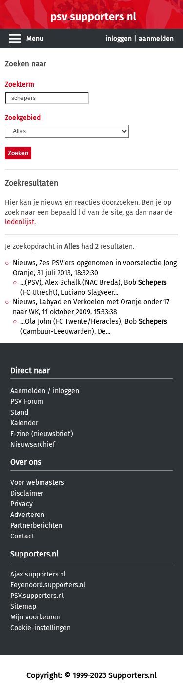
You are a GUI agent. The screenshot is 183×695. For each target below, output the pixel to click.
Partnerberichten (36, 525)
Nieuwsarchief (32, 444)
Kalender (24, 423)
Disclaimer (26, 493)
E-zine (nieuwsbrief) (41, 434)
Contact (22, 536)
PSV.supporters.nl (37, 596)
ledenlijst (19, 222)
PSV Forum (26, 401)
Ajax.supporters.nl (38, 574)
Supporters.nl (34, 553)
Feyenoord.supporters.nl (47, 585)
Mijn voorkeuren (35, 617)
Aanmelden (27, 391)
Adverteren (27, 515)
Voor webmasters (37, 482)
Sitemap (23, 606)
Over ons (25, 462)
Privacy (21, 504)
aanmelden (156, 39)
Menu (34, 39)
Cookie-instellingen (40, 628)
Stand (19, 412)
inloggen (118, 39)
